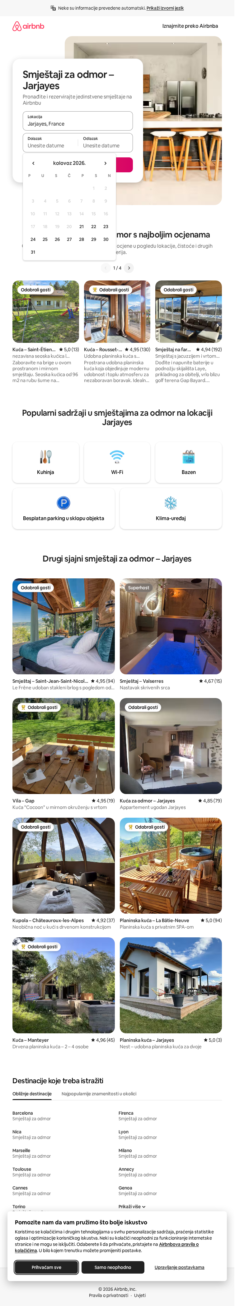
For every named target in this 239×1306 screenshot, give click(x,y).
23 (105, 226)
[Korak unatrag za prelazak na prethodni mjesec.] (33, 163)
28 (81, 239)
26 (57, 239)
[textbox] (50, 145)
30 (106, 239)
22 (93, 226)
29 (93, 239)
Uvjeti (140, 1295)
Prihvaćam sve (46, 1267)
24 (32, 239)
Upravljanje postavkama (179, 1267)
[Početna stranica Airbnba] (28, 26)
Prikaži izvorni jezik (165, 8)
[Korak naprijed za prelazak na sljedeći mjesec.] (105, 163)
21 (81, 226)
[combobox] (78, 123)
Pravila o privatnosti (108, 1295)
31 (33, 252)
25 (45, 239)
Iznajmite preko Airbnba (190, 26)
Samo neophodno (113, 1267)
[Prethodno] (106, 268)
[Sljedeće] (129, 268)
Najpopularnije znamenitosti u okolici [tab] (99, 1094)
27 (69, 239)
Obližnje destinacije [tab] (32, 1094)
